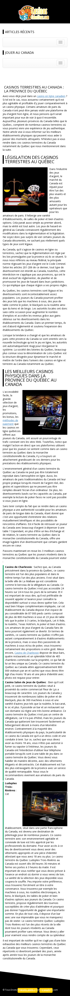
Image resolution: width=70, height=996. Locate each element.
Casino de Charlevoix (27, 652)
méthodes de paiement (10, 422)
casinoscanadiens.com (46, 989)
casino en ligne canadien (51, 96)
